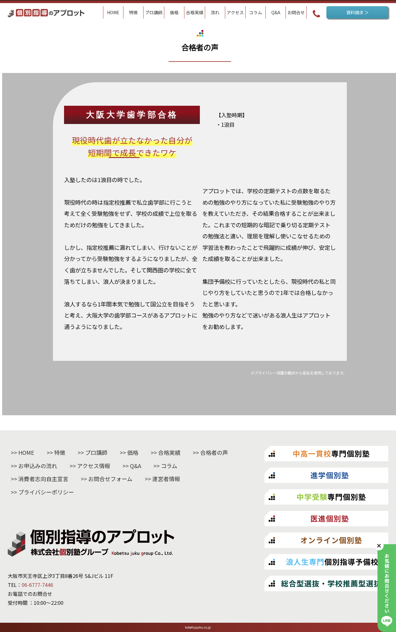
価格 (132, 452)
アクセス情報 (93, 466)
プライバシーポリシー (46, 492)
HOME (26, 452)
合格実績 (169, 452)
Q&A (135, 466)
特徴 (59, 452)
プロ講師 (96, 452)
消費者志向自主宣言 (43, 479)
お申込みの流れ (37, 466)
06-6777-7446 (37, 584)
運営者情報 (166, 479)
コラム (169, 466)
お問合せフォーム (110, 479)
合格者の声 (214, 452)
